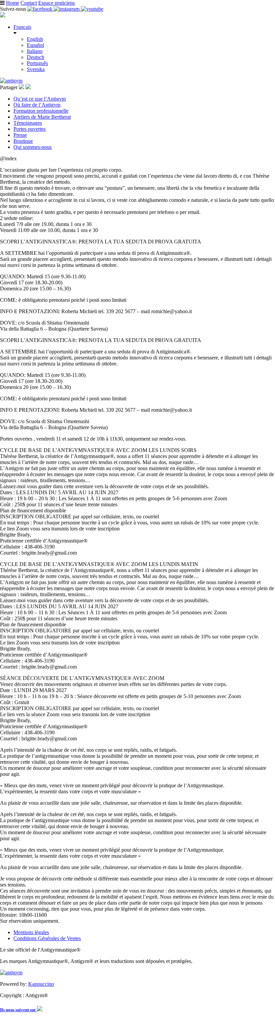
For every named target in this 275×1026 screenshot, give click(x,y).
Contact (28, 3)
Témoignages (27, 123)
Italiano (35, 51)
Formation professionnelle (40, 111)
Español (35, 45)
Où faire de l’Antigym (36, 105)
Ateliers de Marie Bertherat (42, 117)
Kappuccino (41, 984)
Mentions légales (31, 932)
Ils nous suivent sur (18, 1009)
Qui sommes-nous (32, 147)
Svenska (36, 69)
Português (37, 63)
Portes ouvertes (29, 129)
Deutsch (35, 57)
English (35, 39)
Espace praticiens (56, 3)
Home (12, 3)
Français (22, 27)
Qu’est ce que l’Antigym (39, 99)
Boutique (23, 141)
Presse (20, 135)
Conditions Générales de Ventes (47, 938)
